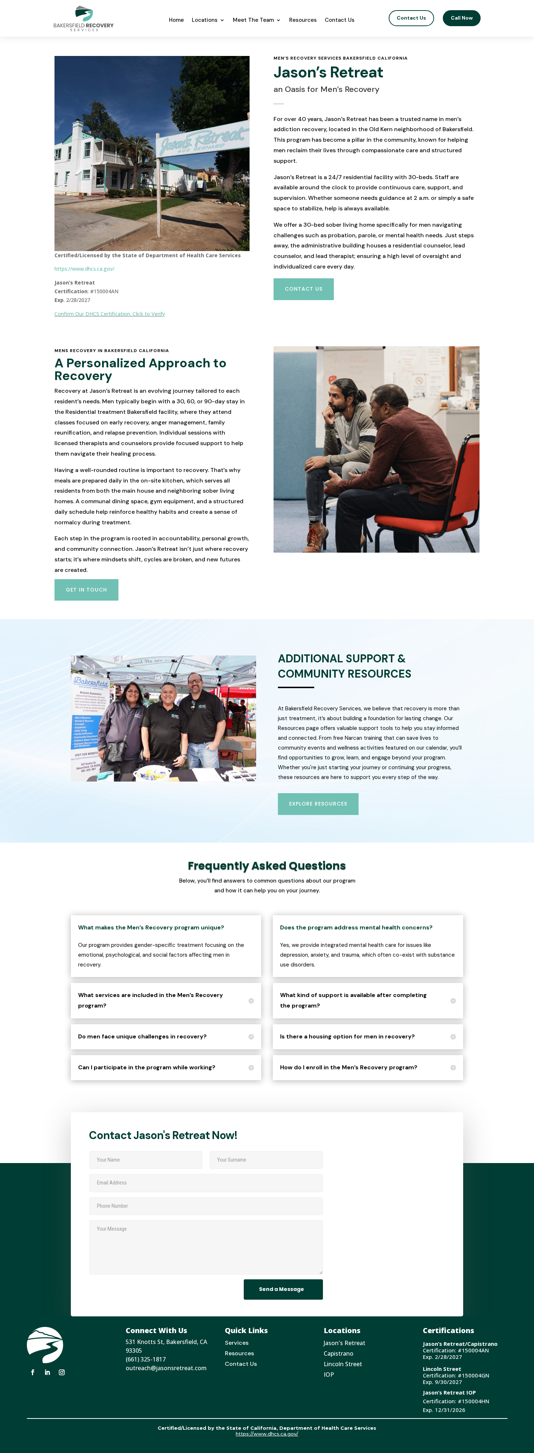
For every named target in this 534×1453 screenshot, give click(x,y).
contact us (304, 288)
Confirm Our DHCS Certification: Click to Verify (109, 313)
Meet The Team (253, 20)
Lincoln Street (343, 1364)
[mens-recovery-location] (377, 550)
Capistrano (338, 1353)
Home (176, 20)
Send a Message (281, 1289)
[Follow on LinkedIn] (47, 1372)
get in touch (86, 589)
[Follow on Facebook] (33, 1372)
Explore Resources (318, 803)
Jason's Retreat (344, 1343)
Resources (303, 20)
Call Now (462, 18)
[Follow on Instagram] (62, 1372)
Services (236, 1343)
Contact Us (340, 20)
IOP (329, 1375)
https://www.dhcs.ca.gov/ (84, 268)
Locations (205, 20)
